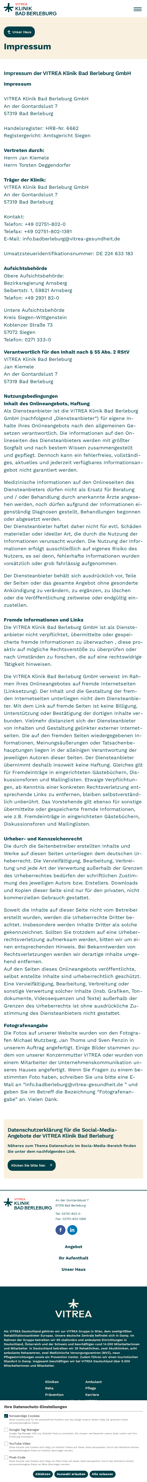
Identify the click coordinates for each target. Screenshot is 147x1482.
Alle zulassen (102, 1474)
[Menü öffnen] (137, 9)
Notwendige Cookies (68, 1419)
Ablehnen (42, 1474)
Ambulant (93, 1382)
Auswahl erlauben (71, 1474)
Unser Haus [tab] (74, 1269)
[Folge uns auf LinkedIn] (72, 1230)
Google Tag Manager (73, 1433)
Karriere (92, 1395)
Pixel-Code (71, 1461)
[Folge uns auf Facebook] (60, 1230)
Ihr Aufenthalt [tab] (73, 1258)
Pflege (90, 1388)
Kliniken (52, 1382)
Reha (49, 1388)
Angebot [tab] (73, 1246)
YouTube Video (74, 1447)
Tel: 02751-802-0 (68, 1213)
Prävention (54, 1395)
